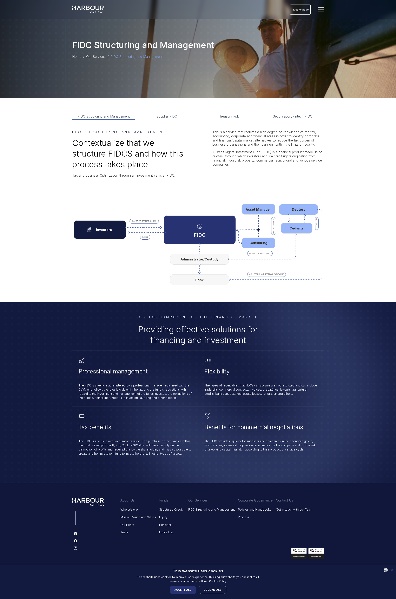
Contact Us (284, 500)
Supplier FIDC (166, 116)
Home (76, 57)
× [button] (391, 569)
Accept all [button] (182, 589)
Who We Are (129, 509)
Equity (163, 517)
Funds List (166, 532)
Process (243, 517)
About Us (127, 500)
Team (124, 532)
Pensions (165, 525)
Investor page (300, 9)
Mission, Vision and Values (138, 517)
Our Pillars (127, 525)
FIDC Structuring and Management (104, 116)
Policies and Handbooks (254, 509)
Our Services (198, 500)
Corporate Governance (255, 500)
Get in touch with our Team (294, 509)
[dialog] (198, 582)
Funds (163, 500)
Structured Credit (171, 509)
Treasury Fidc (229, 116)
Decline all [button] (212, 589)
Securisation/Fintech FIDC (292, 116)
